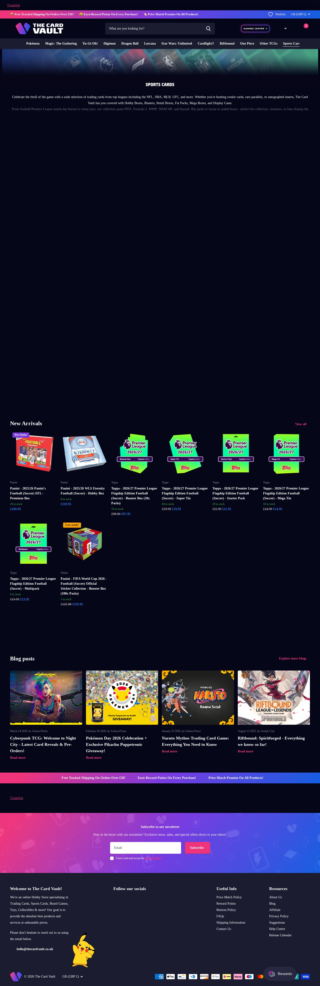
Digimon (110, 43)
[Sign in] (294, 28)
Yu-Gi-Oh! (90, 43)
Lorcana (150, 43)
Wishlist (280, 14)
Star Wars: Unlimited (176, 43)
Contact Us (223, 929)
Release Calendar (280, 935)
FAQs (220, 916)
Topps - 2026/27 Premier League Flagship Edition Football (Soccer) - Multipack (33, 583)
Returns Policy (226, 910)
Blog (272, 903)
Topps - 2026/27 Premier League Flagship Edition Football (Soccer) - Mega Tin (286, 493)
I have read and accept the (139, 858)
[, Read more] (282, 28)
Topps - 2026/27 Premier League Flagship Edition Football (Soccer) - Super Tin (185, 493)
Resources (278, 888)
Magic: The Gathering (61, 43)
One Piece (247, 43)
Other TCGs (268, 43)
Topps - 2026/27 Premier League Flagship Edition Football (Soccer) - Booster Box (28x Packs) (134, 496)
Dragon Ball (129, 43)
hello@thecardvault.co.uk (35, 949)
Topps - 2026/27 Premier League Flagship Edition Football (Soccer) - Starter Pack (235, 493)
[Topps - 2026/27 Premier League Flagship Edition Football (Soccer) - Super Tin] (185, 453)
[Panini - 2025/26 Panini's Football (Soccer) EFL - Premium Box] (33, 453)
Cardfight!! (206, 43)
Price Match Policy (229, 897)
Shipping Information (230, 922)
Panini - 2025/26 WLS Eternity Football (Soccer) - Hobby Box (83, 491)
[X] (125, 900)
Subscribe (197, 847)
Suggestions (277, 922)
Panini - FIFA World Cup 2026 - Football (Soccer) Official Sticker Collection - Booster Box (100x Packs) (84, 586)
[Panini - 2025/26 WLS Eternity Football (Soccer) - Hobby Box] (84, 453)
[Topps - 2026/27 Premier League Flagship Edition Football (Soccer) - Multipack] (33, 543)
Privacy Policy (279, 916)
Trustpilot (13, 5)
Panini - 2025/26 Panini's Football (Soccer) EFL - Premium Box (28, 493)
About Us (275, 897)
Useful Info (226, 888)
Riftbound (227, 43)
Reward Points (226, 903)
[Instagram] (115, 900)
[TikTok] (135, 900)
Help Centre (277, 929)
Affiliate (274, 910)
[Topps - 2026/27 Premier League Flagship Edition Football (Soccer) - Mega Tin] (286, 453)
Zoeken (208, 28)
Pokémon (33, 43)
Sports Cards (292, 43)
